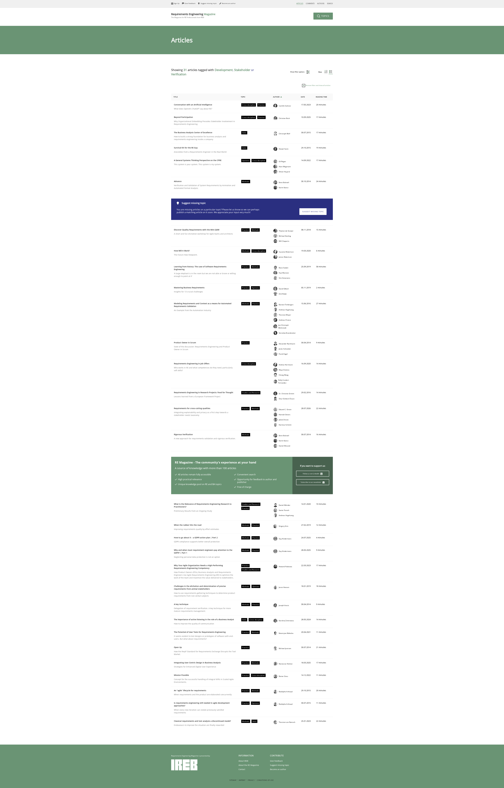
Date (303, 97)
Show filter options (297, 72)
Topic (243, 97)
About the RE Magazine (248, 765)
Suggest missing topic (313, 211)
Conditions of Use (265, 780)
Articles (299, 3)
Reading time (321, 97)
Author (276, 97)
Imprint (242, 780)
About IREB (243, 761)
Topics (325, 16)
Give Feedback (276, 761)
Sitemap (233, 780)
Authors (320, 3)
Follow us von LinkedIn (311, 474)
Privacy (251, 780)
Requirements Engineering (193, 15)
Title (176, 97)
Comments (310, 3)
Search (330, 3)
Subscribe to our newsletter (311, 482)
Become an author (278, 769)
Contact (241, 769)
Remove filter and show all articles (317, 85)
